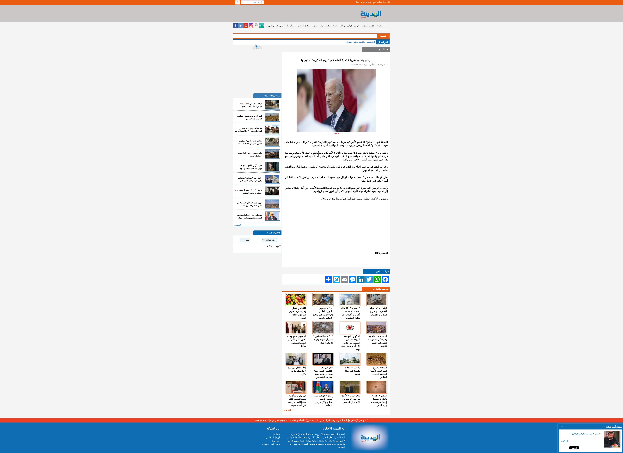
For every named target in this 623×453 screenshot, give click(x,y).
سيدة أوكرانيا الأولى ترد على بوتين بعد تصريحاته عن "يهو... (250, 166)
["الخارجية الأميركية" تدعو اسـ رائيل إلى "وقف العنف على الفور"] (272, 178)
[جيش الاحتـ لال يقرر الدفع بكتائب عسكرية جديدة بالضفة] (272, 191)
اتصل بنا (291, 25)
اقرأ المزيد (564, 441)
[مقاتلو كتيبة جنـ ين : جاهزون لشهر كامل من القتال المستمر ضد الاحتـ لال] (272, 141)
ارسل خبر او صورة (275, 25)
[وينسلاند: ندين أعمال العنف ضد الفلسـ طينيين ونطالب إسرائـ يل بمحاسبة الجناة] (272, 216)
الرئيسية (381, 25)
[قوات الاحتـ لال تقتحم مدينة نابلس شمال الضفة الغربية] (272, 104)
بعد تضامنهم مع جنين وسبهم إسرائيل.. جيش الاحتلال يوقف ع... (248, 129)
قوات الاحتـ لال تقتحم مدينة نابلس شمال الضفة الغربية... (250, 105)
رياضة (342, 25)
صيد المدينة (331, 25)
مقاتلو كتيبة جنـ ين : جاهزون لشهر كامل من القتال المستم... (249, 142)
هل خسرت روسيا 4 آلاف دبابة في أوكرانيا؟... (250, 154)
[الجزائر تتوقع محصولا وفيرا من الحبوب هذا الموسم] (272, 116)
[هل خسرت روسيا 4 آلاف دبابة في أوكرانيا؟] (272, 154)
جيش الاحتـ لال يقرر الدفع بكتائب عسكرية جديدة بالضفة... (248, 191)
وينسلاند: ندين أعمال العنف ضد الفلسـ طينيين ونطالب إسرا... (249, 216)
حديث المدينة (368, 25)
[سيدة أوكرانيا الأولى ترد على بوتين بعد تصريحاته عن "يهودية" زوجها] (272, 166)
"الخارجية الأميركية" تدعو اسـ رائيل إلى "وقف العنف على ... (250, 179)
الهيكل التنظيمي (272, 437)
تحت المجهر (303, 25)
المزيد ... (287, 410)
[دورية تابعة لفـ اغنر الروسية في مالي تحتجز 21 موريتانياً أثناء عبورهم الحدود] (272, 203)
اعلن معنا (275, 441)
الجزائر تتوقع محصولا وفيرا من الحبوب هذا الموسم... (249, 117)
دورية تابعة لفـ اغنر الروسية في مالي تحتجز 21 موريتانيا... (249, 204)
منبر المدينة (317, 25)
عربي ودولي (353, 25)
